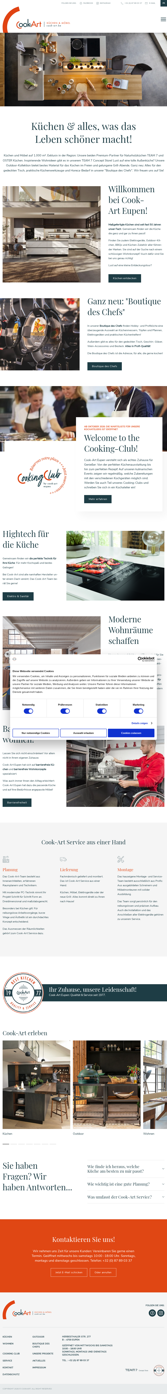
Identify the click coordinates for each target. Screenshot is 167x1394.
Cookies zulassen (131, 733)
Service (7, 1360)
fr (164, 3)
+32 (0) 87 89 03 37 (133, 3)
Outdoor (38, 1336)
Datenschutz (11, 1374)
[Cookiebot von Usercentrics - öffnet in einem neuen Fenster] (140, 659)
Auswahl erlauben (83, 733)
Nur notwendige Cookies (36, 733)
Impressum (39, 1367)
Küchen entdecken (125, 278)
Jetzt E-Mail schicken (69, 1272)
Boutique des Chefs (104, 366)
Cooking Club (11, 1353)
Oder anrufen (103, 1272)
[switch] (65, 711)
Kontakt (8, 1367)
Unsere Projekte (42, 1353)
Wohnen (8, 1343)
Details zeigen (140, 723)
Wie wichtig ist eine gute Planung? (118, 1184)
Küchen (7, 1336)
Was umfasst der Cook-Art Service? (119, 1196)
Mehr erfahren (98, 499)
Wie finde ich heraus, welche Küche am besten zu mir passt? (115, 1169)
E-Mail (152, 3)
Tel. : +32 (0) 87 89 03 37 (75, 1360)
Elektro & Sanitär (18, 596)
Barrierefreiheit (17, 802)
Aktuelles (38, 1360)
